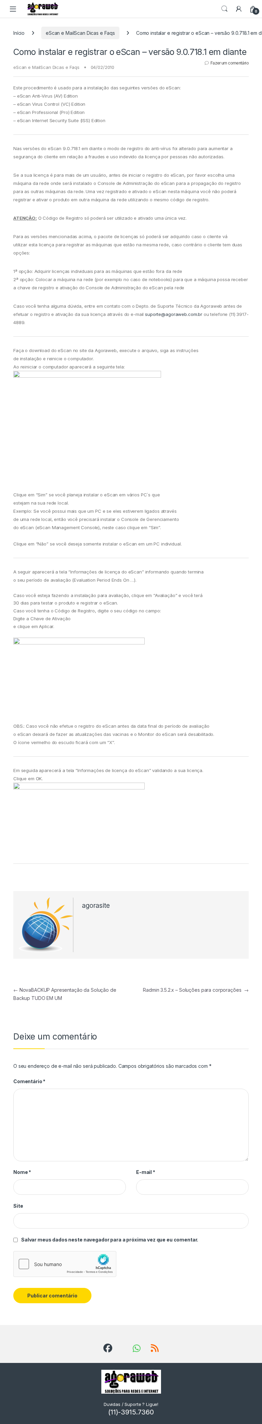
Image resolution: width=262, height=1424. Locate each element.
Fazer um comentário (229, 63)
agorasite (96, 906)
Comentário (29, 1081)
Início (19, 33)
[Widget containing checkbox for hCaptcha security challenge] (64, 1264)
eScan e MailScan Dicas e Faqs (80, 33)
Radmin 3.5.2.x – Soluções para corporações (196, 990)
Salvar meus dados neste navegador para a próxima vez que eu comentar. (109, 1240)
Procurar (224, 9)
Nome (22, 1172)
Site (18, 1206)
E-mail (145, 1172)
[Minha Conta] (239, 9)
